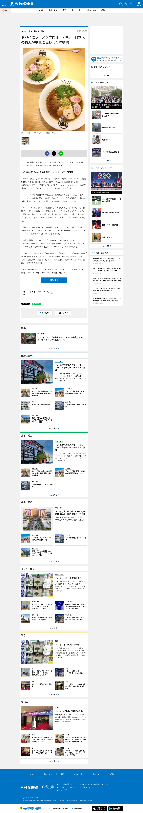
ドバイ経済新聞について (67, 784)
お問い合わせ (86, 787)
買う (64, 10)
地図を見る (53, 280)
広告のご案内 (63, 790)
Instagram (131, 4)
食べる (40, 10)
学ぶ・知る (91, 10)
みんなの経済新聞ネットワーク (30, 808)
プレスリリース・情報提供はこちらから (95, 784)
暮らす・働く (77, 10)
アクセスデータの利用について (69, 787)
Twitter (126, 4)
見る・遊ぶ (53, 10)
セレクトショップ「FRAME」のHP (36, 293)
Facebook (121, 4)
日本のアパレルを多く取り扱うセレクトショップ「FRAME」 (50, 172)
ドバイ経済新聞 (21, 4)
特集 (103, 10)
